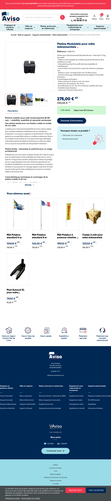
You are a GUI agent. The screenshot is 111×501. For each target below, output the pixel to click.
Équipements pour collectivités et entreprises (75, 27)
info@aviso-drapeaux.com (55, 375)
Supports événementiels (27, 404)
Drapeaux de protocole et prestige (50, 408)
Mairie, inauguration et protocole (49, 400)
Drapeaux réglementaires (8, 404)
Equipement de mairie (76, 396)
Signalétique (92, 404)
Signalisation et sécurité (77, 408)
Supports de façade (26, 408)
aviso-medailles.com (55, 432)
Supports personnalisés (100, 27)
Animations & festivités (7, 408)
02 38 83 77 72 (80, 21)
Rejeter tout (75, 490)
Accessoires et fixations (95, 408)
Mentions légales (55, 474)
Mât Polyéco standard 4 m (14, 236)
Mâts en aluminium (26, 396)
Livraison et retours (55, 468)
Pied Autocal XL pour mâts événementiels (15, 291)
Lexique (55, 465)
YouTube (50, 443)
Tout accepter (96, 490)
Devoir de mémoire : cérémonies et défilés (52, 396)
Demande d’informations (72, 121)
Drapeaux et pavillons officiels (9, 27)
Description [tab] (13, 111)
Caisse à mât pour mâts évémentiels (92, 236)
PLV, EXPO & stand (94, 400)
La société (55, 484)
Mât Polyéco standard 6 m (39, 236)
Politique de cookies (12, 498)
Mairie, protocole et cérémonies (48, 27)
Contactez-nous (54, 451)
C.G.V (55, 471)
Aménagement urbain (76, 404)
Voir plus (28, 185)
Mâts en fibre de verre (27, 400)
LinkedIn (64, 443)
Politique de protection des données (55, 477)
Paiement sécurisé (55, 480)
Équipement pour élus (46, 404)
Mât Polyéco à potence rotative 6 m (67, 236)
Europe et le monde (6, 400)
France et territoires (6, 396)
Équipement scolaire (75, 400)
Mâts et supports (29, 27)
